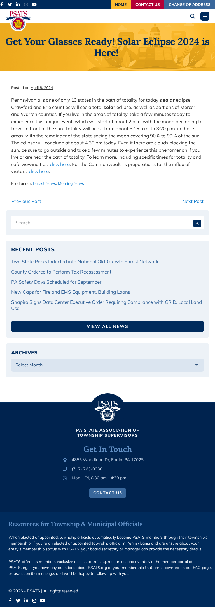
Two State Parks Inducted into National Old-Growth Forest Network (85, 261)
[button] (194, 16)
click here (60, 164)
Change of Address (190, 4)
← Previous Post (23, 201)
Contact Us (147, 4)
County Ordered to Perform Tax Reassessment (62, 272)
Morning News (71, 183)
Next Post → (195, 201)
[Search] (197, 223)
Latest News (44, 183)
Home (121, 4)
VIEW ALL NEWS (107, 326)
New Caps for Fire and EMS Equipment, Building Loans (71, 292)
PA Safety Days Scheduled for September (56, 282)
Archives (24, 352)
